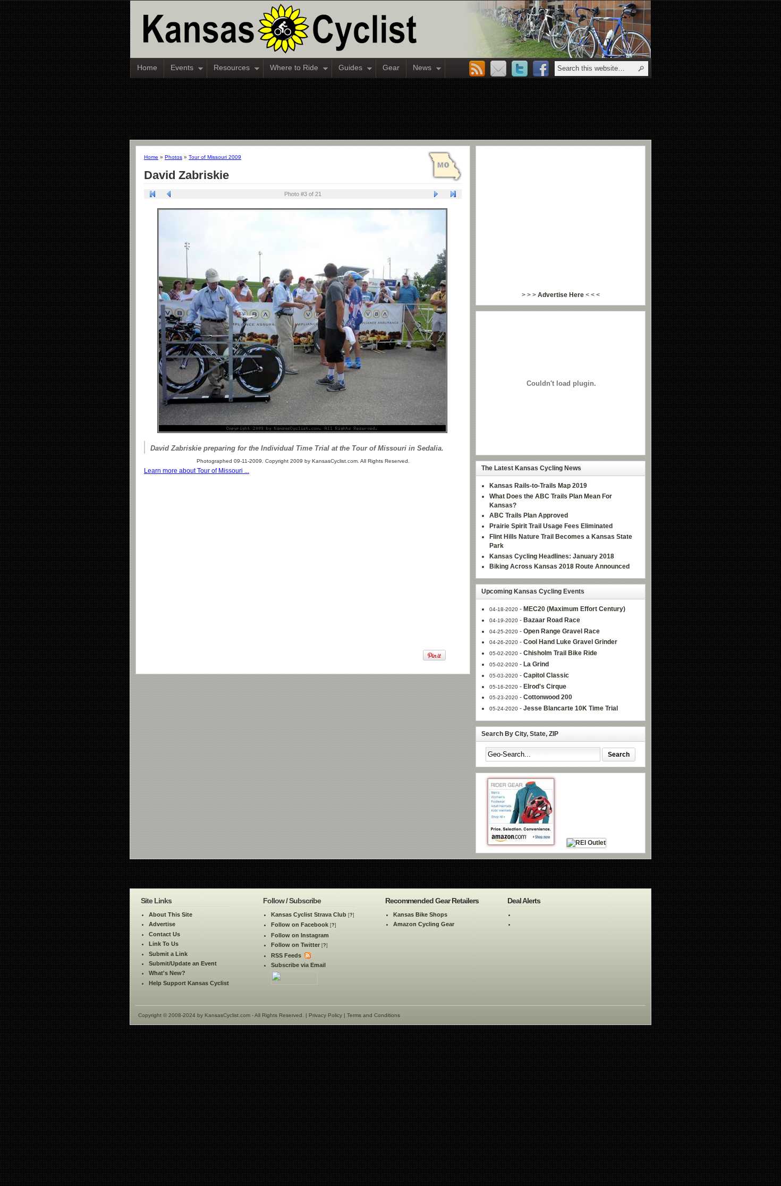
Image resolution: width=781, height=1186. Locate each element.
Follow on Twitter (295, 945)
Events (178, 68)
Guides (347, 68)
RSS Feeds (286, 955)
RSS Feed (477, 69)
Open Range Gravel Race (561, 631)
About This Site (170, 914)
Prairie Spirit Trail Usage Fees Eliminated (551, 526)
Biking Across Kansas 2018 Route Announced (559, 566)
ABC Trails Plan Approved (528, 515)
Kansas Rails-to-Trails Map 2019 (538, 485)
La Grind (536, 664)
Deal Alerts (523, 900)
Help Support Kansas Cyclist (189, 983)
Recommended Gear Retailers (432, 900)
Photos (173, 157)
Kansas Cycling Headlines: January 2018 (551, 556)
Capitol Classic (546, 675)
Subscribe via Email (298, 965)
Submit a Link (168, 954)
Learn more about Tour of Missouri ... (196, 471)
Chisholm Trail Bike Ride (560, 653)
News (418, 68)
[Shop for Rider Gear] (521, 842)
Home (147, 67)
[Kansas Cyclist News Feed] (307, 955)
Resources (228, 68)
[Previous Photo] (169, 195)
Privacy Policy (325, 1015)
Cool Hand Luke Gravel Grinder (570, 642)
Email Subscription (498, 69)
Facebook (540, 69)
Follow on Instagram (300, 935)
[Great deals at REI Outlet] (586, 842)
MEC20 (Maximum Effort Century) (574, 609)
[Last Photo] (453, 195)
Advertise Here (561, 295)
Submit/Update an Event (183, 963)
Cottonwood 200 (547, 697)
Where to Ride (291, 68)
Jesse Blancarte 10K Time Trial (570, 708)
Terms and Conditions (373, 1015)
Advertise (162, 924)
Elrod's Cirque (544, 686)
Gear (391, 67)
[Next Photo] (436, 195)
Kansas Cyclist (324, 29)
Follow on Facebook (299, 924)
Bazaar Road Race (551, 620)
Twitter (519, 69)
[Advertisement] (390, 108)
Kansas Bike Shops (420, 914)
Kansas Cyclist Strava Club (308, 914)
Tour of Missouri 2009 (215, 157)
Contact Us (164, 934)
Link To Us (164, 944)
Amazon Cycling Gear (423, 924)
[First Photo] (152, 195)
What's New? (167, 973)
